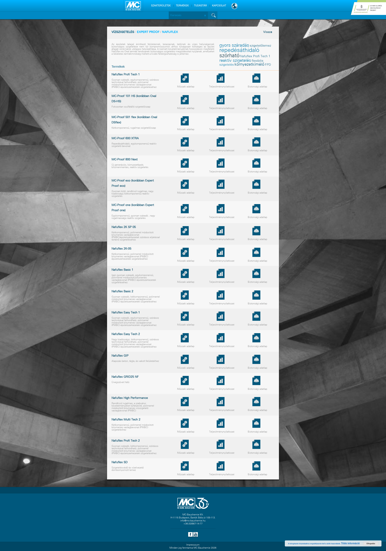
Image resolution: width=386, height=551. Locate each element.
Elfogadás (371, 543)
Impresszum (192, 545)
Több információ (350, 543)
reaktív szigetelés (235, 60)
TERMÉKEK (182, 6)
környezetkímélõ (249, 64)
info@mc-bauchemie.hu (193, 521)
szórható (229, 55)
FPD (268, 64)
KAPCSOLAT (219, 6)
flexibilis (257, 60)
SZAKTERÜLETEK (161, 6)
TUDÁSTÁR (200, 6)
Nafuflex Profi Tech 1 (255, 56)
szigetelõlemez (260, 45)
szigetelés (226, 64)
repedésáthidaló (239, 50)
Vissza (267, 32)
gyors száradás (234, 45)
